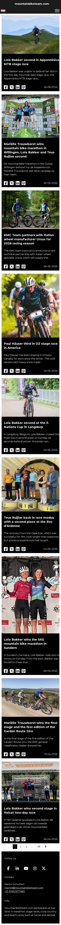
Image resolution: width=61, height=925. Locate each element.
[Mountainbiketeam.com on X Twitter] (44, 868)
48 (38, 846)
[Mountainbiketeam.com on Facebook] (8, 868)
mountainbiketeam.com (32, 3)
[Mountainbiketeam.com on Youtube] (26, 868)
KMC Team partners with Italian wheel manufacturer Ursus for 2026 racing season (29, 239)
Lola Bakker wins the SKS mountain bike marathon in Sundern (25, 644)
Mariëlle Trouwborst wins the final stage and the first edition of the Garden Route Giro (31, 727)
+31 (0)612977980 (14, 891)
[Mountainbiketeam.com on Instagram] (35, 868)
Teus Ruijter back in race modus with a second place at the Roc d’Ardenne (29, 522)
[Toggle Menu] (57, 10)
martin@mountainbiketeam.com (23, 887)
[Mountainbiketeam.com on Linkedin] (17, 868)
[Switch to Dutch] (3, 10)
